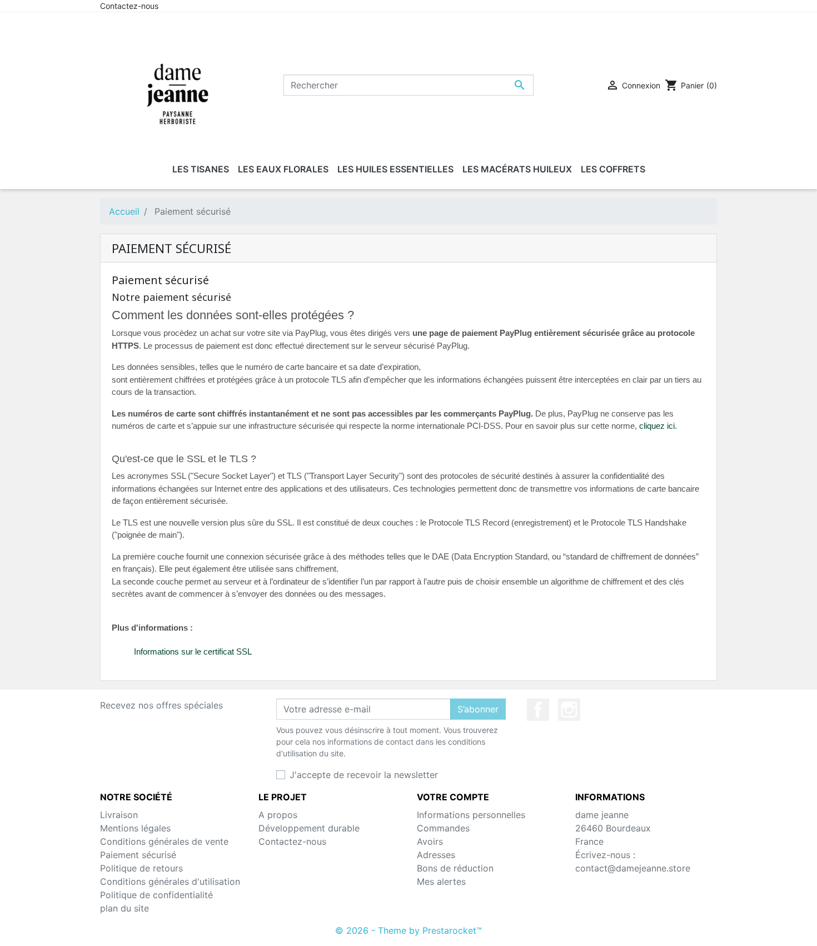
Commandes (443, 828)
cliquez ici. (658, 425)
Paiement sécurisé (138, 854)
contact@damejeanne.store (632, 868)
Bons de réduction (455, 868)
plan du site (124, 908)
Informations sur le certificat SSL (193, 651)
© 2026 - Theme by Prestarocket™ (408, 930)
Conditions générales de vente (164, 841)
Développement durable (309, 828)
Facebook (538, 710)
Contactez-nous (129, 6)
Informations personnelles (471, 814)
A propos (277, 814)
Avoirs (430, 841)
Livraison (119, 814)
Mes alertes (441, 881)
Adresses (436, 854)
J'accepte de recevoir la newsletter (364, 774)
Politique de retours (141, 868)
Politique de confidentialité (156, 894)
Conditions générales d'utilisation (170, 881)
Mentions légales (135, 828)
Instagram (569, 710)
